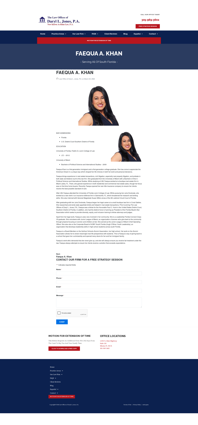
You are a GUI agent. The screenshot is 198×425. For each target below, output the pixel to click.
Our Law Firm (78, 34)
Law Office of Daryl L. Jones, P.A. (70, 79)
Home (42, 34)
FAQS (94, 34)
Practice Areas (58, 34)
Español (137, 34)
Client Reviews (110, 34)
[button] (148, 26)
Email (58, 287)
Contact (152, 34)
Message (60, 295)
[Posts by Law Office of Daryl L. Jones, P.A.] (57, 79)
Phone (59, 278)
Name (59, 269)
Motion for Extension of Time (99, 40)
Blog (125, 34)
